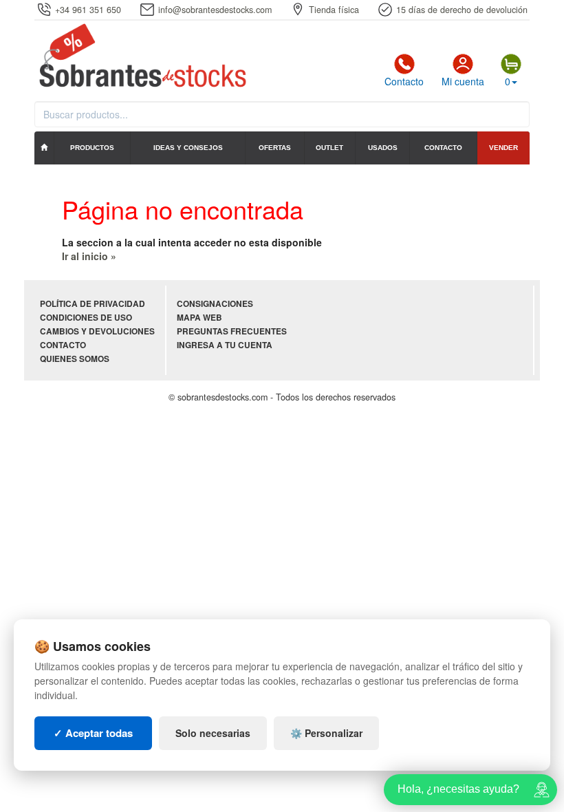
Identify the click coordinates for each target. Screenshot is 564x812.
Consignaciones (215, 304)
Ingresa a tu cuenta (224, 345)
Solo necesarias (212, 733)
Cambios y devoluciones (97, 331)
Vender (503, 147)
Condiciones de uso (86, 317)
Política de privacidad (92, 304)
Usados (383, 147)
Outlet (329, 147)
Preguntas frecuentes (232, 331)
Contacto (404, 81)
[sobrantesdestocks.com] (140, 56)
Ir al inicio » (89, 256)
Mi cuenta (463, 81)
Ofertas (275, 147)
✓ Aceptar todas (93, 732)
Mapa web (199, 317)
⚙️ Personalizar (326, 733)
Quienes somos (74, 359)
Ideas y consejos (188, 147)
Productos (92, 147)
